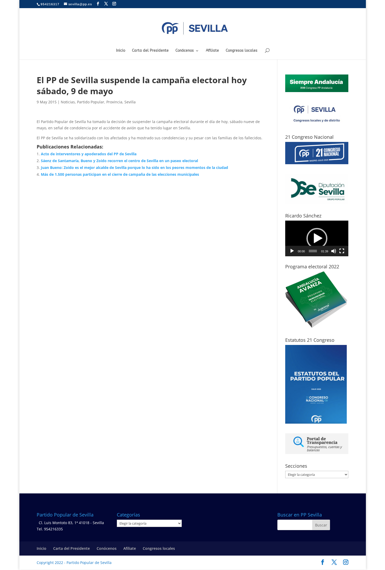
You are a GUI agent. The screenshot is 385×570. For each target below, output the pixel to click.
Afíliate (212, 51)
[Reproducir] (292, 251)
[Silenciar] (333, 251)
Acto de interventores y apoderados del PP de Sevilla (88, 153)
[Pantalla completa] (341, 251)
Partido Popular (90, 101)
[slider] (313, 251)
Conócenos (184, 51)
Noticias (68, 101)
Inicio (120, 51)
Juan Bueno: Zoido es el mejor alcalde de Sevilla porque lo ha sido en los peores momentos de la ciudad (134, 167)
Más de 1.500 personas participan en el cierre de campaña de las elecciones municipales (120, 174)
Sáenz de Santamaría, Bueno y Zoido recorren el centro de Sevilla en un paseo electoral (119, 160)
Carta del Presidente (150, 51)
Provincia (114, 101)
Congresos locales (241, 51)
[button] (316, 238)
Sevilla (130, 101)
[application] (316, 238)
